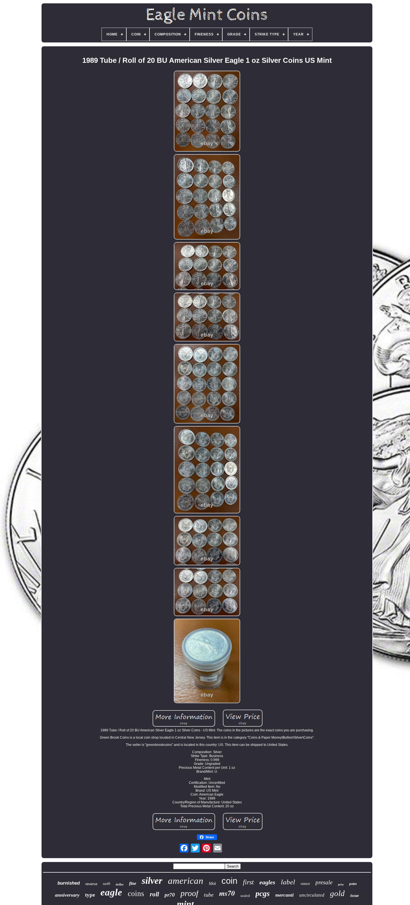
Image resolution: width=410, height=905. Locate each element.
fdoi (212, 883)
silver (152, 880)
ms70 (227, 893)
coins (136, 893)
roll (154, 894)
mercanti (284, 895)
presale (323, 882)
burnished (68, 883)
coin (229, 881)
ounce (305, 884)
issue (354, 895)
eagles (267, 882)
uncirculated (311, 895)
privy (341, 884)
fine (132, 883)
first (248, 882)
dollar (120, 884)
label (288, 882)
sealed (245, 896)
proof (189, 893)
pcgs (262, 893)
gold (337, 893)
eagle (111, 892)
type (90, 895)
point (353, 884)
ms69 (106, 884)
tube (209, 895)
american (185, 881)
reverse (91, 884)
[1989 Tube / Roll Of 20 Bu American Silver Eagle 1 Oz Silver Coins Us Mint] (207, 111)
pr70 (170, 895)
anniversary (67, 895)
